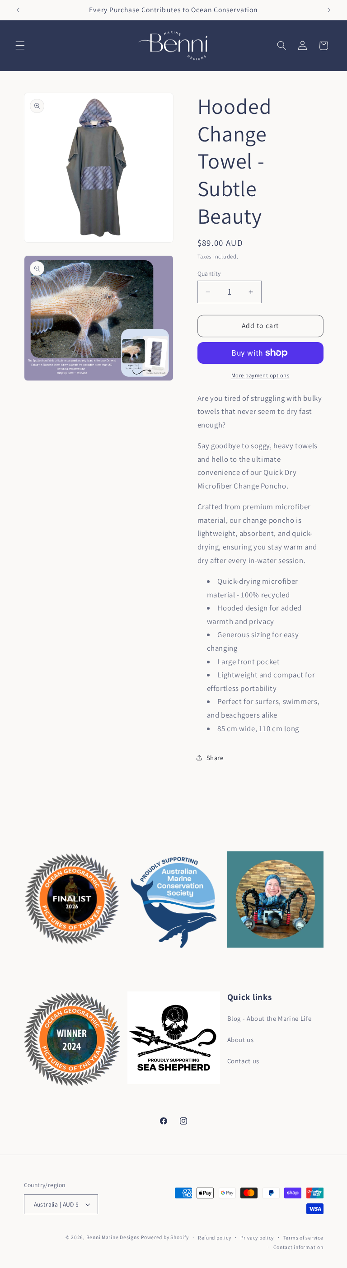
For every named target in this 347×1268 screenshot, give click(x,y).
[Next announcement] (329, 10)
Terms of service (303, 1237)
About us (240, 1039)
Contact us (243, 1061)
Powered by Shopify (164, 1237)
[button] (19, 45)
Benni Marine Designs (113, 1237)
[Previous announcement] (18, 10)
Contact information (298, 1247)
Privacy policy (257, 1237)
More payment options (260, 375)
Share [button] (215, 757)
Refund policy (214, 1237)
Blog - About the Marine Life (269, 1018)
